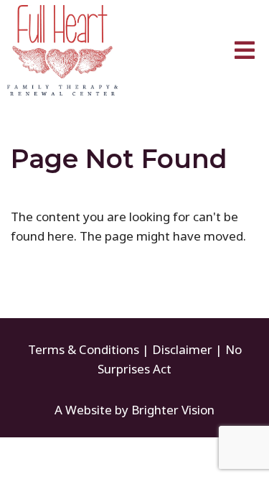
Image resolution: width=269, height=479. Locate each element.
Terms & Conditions (83, 349)
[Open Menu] (245, 50)
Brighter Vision (172, 409)
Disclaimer (182, 349)
